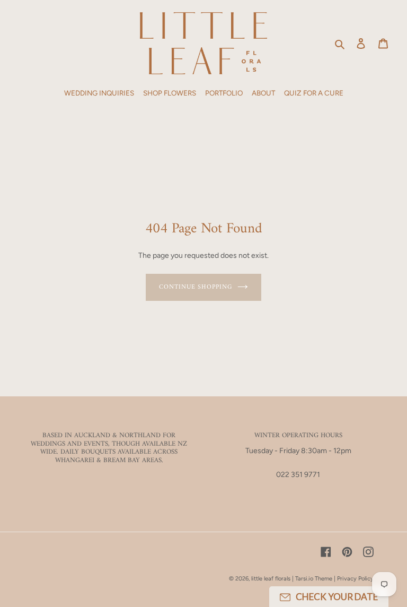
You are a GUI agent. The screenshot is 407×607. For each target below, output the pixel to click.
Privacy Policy (355, 578)
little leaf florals (270, 578)
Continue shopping (195, 287)
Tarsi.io (304, 578)
